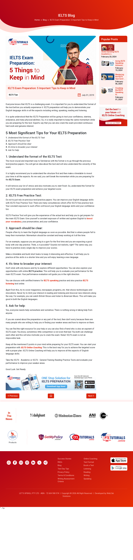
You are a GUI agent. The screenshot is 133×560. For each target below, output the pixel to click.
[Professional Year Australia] (113, 437)
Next (90, 396)
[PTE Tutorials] (82, 437)
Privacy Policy (63, 472)
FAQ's (60, 462)
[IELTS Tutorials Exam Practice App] (51, 382)
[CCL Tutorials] (51, 437)
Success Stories (64, 459)
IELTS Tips (13, 95)
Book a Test (89, 465)
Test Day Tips (63, 469)
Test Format (89, 462)
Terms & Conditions (66, 475)
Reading (87, 472)
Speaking (87, 479)
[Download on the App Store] (118, 460)
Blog (45, 20)
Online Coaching (90, 459)
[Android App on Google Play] (118, 468)
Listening (87, 469)
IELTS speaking (51, 280)
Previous (13, 396)
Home (37, 20)
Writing (86, 475)
